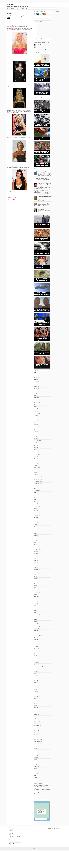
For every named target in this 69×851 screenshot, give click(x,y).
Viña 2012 (35, 764)
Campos (35, 445)
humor (35, 565)
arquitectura (36, 399)
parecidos (35, 660)
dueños (35, 501)
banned (35, 420)
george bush (36, 542)
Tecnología (36, 730)
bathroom (35, 427)
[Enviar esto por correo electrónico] (7, 191)
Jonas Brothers (36, 580)
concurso (35, 472)
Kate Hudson (36, 589)
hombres (35, 562)
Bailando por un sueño (37, 418)
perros (35, 675)
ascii (35, 404)
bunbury (35, 442)
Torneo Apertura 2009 (37, 741)
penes (35, 673)
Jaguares (35, 576)
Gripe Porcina (36, 549)
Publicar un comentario (11, 199)
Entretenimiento (12, 8)
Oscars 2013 (36, 651)
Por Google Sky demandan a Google (41, 44)
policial (35, 680)
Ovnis (35, 657)
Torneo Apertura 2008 (37, 739)
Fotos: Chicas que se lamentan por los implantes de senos (19, 16)
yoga (35, 777)
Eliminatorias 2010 (37, 504)
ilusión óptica (36, 569)
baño (35, 422)
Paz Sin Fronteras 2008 (38, 666)
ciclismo (35, 461)
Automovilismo (36, 413)
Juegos (35, 587)
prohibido (35, 687)
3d (34, 372)
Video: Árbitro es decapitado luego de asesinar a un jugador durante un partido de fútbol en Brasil (44, 172)
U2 (34, 750)
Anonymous (35, 785)
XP (34, 775)
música (35, 637)
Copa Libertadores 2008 (38, 479)
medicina (35, 619)
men (35, 621)
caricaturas (36, 451)
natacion (35, 639)
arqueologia (36, 397)
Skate (35, 716)
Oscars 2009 (36, 648)
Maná (35, 612)
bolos (35, 436)
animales (35, 388)
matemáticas (36, 617)
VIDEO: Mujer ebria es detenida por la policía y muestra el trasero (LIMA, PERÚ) (44, 184)
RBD (35, 694)
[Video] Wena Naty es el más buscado (44, 202)
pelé (35, 669)
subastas (35, 723)
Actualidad (36, 375)
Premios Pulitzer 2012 (37, 685)
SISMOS (35, 714)
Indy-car (35, 571)
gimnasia (35, 544)
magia (35, 608)
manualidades (36, 614)
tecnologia (35, 728)
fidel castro (36, 526)
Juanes (35, 583)
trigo (35, 746)
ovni (35, 655)
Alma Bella (36, 377)
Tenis (35, 732)
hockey (35, 560)
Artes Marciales (36, 402)
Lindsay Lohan (36, 599)
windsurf (35, 773)
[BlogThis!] (8, 191)
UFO (35, 752)
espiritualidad (36, 510)
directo (35, 497)
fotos (35, 533)
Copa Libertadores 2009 (38, 481)
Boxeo (35, 438)
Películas (35, 671)
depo (35, 494)
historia (35, 558)
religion (35, 698)
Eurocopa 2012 (36, 515)
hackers (35, 553)
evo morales (36, 517)
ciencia (35, 463)
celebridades (36, 454)
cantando (35, 449)
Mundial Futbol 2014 (37, 635)
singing (35, 712)
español (35, 508)
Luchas (35, 603)
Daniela (35, 488)
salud (35, 705)
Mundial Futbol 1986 (37, 632)
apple (35, 393)
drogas (35, 499)
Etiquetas (40, 19)
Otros (27, 8)
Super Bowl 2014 (37, 725)
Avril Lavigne (36, 415)
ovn (34, 653)
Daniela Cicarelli (36, 490)
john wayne (36, 578)
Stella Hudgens (36, 721)
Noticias (18, 8)
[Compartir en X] (9, 191)
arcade (35, 395)
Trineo (35, 748)
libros (35, 594)
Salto (35, 703)
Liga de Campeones (37, 596)
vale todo (35, 755)
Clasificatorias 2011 (37, 467)
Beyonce (35, 431)
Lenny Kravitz (36, 592)
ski (34, 718)
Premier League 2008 (37, 684)
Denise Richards (25, 25)
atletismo (35, 411)
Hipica (35, 556)
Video (35, 757)
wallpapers (36, 771)
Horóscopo (45, 19)
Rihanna (35, 700)
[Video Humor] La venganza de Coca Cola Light (41, 49)
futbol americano (36, 537)
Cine (35, 465)
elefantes (35, 503)
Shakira (35, 709)
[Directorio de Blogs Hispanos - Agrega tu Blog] (15, 837)
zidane (35, 780)
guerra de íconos (36, 551)
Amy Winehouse (36, 384)
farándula (35, 522)
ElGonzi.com (10, 4)
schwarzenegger (36, 707)
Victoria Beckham (17, 26)
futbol (35, 535)
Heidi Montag (12, 26)
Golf (35, 546)
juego (35, 585)
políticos (35, 682)
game (35, 540)
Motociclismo (36, 630)
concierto (35, 470)
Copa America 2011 (37, 476)
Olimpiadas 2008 (36, 644)
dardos (35, 492)
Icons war (35, 567)
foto (34, 531)
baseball (35, 424)
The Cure (35, 734)
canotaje (35, 447)
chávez (35, 456)
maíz (35, 610)
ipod (35, 574)
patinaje (35, 664)
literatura (35, 601)
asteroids (35, 408)
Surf (35, 727)
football (35, 528)
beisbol (35, 429)
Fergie (35, 524)
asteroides (35, 406)
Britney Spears (36, 440)
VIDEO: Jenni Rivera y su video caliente (40, 178)
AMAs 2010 (36, 381)
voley (35, 770)
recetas (35, 696)
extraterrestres (36, 519)
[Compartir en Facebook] (10, 191)
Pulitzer (35, 691)
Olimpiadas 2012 (36, 646)
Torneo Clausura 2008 (37, 743)
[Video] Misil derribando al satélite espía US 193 (41, 42)
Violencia (35, 766)
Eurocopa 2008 (36, 513)
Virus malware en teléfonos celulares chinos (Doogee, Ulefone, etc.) (41, 191)
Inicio (8, 8)
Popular (35, 19)
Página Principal (11, 843)
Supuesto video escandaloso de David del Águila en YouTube (44, 197)
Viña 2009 (35, 761)
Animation (35, 390)
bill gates (35, 433)
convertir (35, 474)
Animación (36, 386)
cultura (35, 485)
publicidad (35, 689)
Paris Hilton (36, 662)
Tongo (35, 737)
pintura (35, 678)
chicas (35, 458)
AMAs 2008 (36, 379)
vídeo (35, 759)
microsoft (35, 623)
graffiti (35, 547)
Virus (35, 768)
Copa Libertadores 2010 (38, 483)
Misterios (22, 8)
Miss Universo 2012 (37, 626)
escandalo (35, 506)
